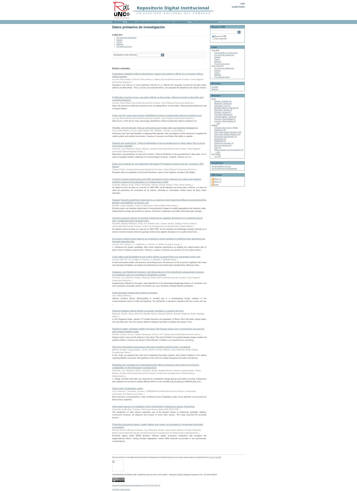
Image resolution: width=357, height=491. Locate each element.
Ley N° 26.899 (215, 457)
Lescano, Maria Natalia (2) (225, 119)
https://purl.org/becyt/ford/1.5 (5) (227, 134)
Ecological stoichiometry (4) (225, 137)
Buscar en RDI (220, 36)
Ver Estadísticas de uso (221, 166)
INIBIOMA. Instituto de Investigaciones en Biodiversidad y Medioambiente (157, 22)
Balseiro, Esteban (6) (222, 101)
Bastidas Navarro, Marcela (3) (226, 108)
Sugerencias (125, 489)
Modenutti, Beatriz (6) (223, 103)
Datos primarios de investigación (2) (228, 150)
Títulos (119, 42)
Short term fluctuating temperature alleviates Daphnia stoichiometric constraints (151, 347)
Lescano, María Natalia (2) (225, 121)
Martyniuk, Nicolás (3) (223, 110)
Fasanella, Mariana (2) (223, 114)
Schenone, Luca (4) (222, 106)
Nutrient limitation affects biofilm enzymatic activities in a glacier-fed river (148, 311)
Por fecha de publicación (126, 38)
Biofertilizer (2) (220, 141)
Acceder (215, 87)
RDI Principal (117, 22)
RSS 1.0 (217, 179)
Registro (215, 89)
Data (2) (217, 148)
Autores (119, 40)
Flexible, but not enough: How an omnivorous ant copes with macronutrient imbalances (155, 128)
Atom (216, 184)
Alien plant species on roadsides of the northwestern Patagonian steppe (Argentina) (153, 406)
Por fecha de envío (124, 47)
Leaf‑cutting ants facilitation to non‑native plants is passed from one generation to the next (156, 257)
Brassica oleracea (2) (222, 145)
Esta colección (220, 39)
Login (242, 3)
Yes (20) (217, 156)
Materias (119, 44)
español (235, 7)
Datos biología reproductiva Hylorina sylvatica (135, 293)
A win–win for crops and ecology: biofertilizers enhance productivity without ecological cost (156, 115)
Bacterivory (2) (220, 139)
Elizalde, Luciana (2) (222, 112)
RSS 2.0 (217, 182)
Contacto (115, 489)
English (242, 7)
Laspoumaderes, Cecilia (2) (225, 117)
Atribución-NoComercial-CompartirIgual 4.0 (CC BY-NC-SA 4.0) (136, 485)
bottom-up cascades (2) (223, 143)
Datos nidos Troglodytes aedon (127, 388)
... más (217, 123)
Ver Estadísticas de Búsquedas (224, 168)
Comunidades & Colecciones (226, 53)
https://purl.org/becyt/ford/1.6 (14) (227, 132)
